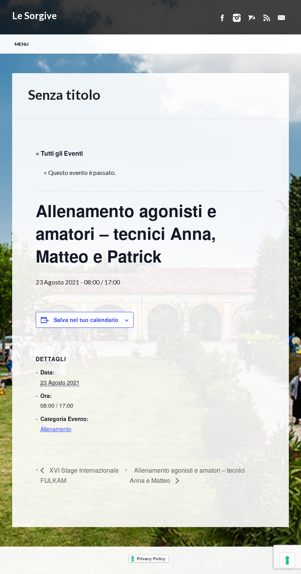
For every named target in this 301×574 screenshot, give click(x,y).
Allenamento (55, 429)
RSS (266, 17)
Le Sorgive (34, 15)
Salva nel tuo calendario (86, 320)
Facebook (222, 17)
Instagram (237, 17)
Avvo (251, 17)
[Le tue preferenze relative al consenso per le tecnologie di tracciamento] (287, 560)
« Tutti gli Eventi (59, 153)
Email (281, 17)
